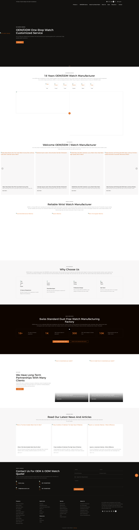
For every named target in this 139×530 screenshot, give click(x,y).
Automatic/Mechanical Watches (33, 250)
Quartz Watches (69, 250)
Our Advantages (83, 505)
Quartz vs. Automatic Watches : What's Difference (102, 447)
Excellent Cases (63, 513)
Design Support (63, 516)
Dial (47, 88)
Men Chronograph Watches (105, 250)
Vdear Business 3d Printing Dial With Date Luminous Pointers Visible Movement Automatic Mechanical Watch (93, 187)
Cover (65, 88)
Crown (56, 88)
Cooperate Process (63, 511)
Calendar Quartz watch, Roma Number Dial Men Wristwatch (24, 187)
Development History (84, 511)
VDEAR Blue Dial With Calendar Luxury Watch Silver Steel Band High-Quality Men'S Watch (58, 187)
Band (83, 88)
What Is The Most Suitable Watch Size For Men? (29, 447)
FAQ (61, 515)
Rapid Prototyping (63, 508)
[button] (2, 168)
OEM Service (62, 503)
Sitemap (75, 527)
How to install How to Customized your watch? (103, 395)
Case (92, 88)
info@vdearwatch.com (23, 488)
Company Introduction (84, 503)
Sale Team (102, 287)
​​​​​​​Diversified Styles (51, 288)
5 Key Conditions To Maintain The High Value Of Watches (67, 447)
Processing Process (64, 510)
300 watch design (20, 27)
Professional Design (78, 287)
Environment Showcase (85, 507)
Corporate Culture (84, 510)
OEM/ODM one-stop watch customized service (34, 31)
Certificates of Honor (84, 508)
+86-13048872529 (46, 483)
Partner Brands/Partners (85, 515)
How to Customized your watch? (65, 395)
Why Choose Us (63, 507)
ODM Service (62, 505)
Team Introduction (84, 513)
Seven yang (21, 483)
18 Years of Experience (25, 290)
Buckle (74, 88)
